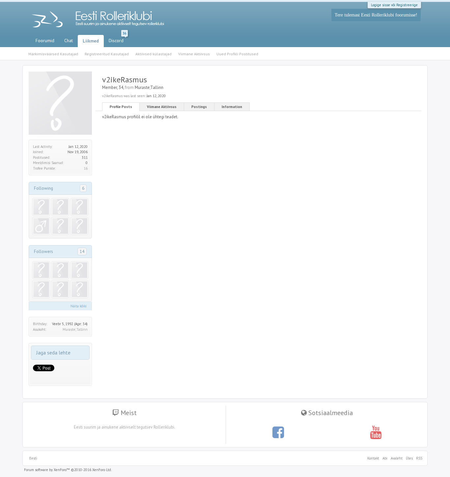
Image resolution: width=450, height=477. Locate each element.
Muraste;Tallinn (75, 329)
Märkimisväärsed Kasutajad (53, 53)
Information (232, 106)
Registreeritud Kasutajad (107, 53)
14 (82, 251)
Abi (384, 458)
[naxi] (60, 226)
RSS (418, 458)
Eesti (33, 458)
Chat (68, 40)
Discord (118, 39)
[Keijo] (79, 270)
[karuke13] (79, 289)
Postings (199, 106)
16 (86, 168)
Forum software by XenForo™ (68, 469)
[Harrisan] (79, 226)
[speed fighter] (41, 207)
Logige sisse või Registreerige (394, 5)
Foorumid (45, 40)
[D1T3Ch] (60, 207)
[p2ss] (41, 289)
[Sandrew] (79, 207)
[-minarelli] (60, 289)
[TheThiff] (60, 270)
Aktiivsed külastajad (153, 53)
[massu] (41, 226)
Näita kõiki (78, 306)
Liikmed (91, 41)
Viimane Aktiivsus (162, 106)
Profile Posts (121, 106)
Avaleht (397, 458)
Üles (409, 458)
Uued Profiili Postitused (237, 53)
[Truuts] (41, 270)
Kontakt (373, 458)
